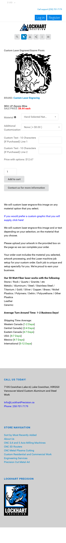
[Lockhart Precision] (33, 26)
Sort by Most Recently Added (20, 435)
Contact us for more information (26, 187)
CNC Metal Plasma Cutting (19, 450)
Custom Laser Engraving (26, 97)
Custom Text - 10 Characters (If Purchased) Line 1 (20, 139)
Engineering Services (15, 458)
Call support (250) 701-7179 (49, 9)
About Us (9, 438)
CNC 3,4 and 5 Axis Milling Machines (24, 442)
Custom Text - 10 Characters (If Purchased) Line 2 (20, 150)
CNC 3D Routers (13, 446)
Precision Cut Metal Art (17, 462)
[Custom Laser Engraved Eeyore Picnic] (33, 73)
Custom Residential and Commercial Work (28, 454)
